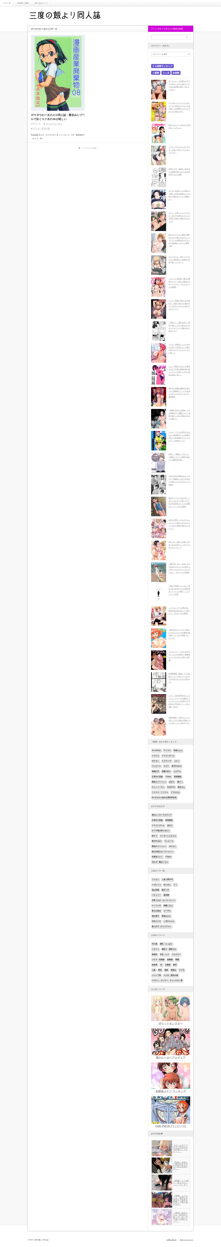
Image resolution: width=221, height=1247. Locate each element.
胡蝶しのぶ (168, 905)
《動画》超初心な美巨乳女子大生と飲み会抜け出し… (180, 1165)
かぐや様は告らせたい (161, 830)
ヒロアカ (177, 771)
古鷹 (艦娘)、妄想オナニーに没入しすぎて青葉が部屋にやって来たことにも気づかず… (179, 720)
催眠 (166, 970)
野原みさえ (166, 916)
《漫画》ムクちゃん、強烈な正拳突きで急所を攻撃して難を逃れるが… (180, 1200)
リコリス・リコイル (160, 792)
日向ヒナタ (156, 921)
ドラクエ (155, 756)
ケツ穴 (181, 970)
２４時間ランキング (162, 66)
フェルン (155, 879)
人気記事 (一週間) (22, 3)
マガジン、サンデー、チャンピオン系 (167, 980)
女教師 (167, 965)
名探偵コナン (157, 857)
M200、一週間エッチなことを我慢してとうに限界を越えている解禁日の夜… (179, 457)
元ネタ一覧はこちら (160, 862)
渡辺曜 (166, 895)
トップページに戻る (89, 148)
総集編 (170, 959)
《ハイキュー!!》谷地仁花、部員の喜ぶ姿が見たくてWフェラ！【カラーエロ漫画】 (179, 610)
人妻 (153, 970)
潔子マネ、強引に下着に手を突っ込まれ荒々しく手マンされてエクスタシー (179, 544)
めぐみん (167, 885)
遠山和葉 (155, 890)
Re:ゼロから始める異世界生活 (164, 797)
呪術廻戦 (177, 777)
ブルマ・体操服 (158, 959)
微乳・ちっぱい (166, 944)
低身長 (154, 965)
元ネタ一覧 (7, 3)
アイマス (167, 750)
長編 (177, 959)
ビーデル (167, 911)
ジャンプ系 (156, 975)
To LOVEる (156, 750)
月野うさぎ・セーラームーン (163, 900)
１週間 (155, 73)
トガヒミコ (156, 885)
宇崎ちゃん (178, 750)
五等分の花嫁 (157, 777)
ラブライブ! (166, 761)
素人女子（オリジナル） (162, 926)
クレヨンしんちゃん (168, 836)
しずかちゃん (169, 921)
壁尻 (160, 970)
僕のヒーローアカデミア (162, 815)
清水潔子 (155, 916)
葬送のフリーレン (159, 782)
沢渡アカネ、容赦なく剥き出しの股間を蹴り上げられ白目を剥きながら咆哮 (179, 171)
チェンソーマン (158, 787)
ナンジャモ (156, 905)
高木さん (181, 787)
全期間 (176, 73)
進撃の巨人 (166, 771)
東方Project (176, 766)
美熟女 (173, 970)
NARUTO (171, 787)
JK (161, 965)
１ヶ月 (166, 73)
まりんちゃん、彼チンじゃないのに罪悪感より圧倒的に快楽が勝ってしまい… (179, 259)
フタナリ (155, 949)
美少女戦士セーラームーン (162, 852)
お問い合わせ (171, 1240)
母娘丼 (154, 954)
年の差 (154, 944)
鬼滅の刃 (155, 771)
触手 (175, 965)
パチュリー (156, 895)
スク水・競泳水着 (41, 128)
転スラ (154, 836)
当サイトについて (186, 1240)
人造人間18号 (167, 879)
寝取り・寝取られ (169, 949)
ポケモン (155, 761)
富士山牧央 (156, 911)
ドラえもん (175, 792)
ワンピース (156, 766)
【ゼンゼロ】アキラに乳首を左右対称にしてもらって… (180, 1148)
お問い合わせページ (41, 3)
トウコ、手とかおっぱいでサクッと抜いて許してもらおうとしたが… (179, 149)
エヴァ (166, 766)
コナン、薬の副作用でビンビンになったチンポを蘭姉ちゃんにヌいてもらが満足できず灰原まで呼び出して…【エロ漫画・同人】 (179, 701)
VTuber (168, 777)
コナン (177, 761)
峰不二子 (165, 890)
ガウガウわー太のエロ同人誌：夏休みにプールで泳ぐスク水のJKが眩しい (58, 117)
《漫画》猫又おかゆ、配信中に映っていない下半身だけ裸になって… (180, 1217)
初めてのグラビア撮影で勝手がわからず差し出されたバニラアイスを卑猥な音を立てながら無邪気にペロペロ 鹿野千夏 (179, 240)
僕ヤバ (180, 782)
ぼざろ (171, 782)
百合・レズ (164, 954)
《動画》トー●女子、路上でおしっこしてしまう (181, 1182)
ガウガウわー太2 (54, 124)
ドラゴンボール (168, 756)
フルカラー (176, 954)
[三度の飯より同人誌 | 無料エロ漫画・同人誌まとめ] (69, 16)
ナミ (175, 885)
